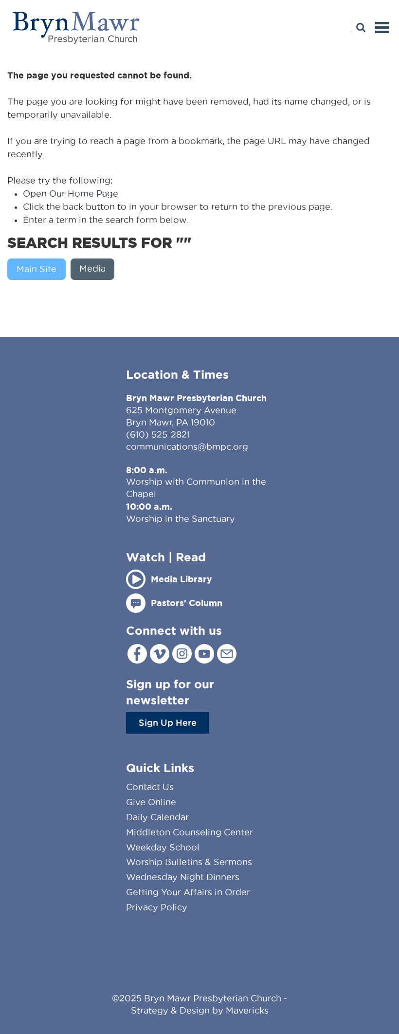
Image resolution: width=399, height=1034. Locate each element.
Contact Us (150, 787)
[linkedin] (226, 654)
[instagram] (182, 653)
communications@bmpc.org (187, 446)
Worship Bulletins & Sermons (189, 862)
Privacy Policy (156, 907)
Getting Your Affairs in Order (188, 892)
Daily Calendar (157, 817)
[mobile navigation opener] (382, 27)
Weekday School (163, 847)
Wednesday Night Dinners (182, 877)
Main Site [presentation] (36, 269)
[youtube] (204, 654)
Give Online (151, 802)
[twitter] (159, 654)
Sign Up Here (168, 722)
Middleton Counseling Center (189, 832)
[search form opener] (358, 28)
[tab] (39, 269)
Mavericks (247, 1010)
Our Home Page (83, 193)
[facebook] (137, 654)
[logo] (76, 27)
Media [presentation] (92, 268)
